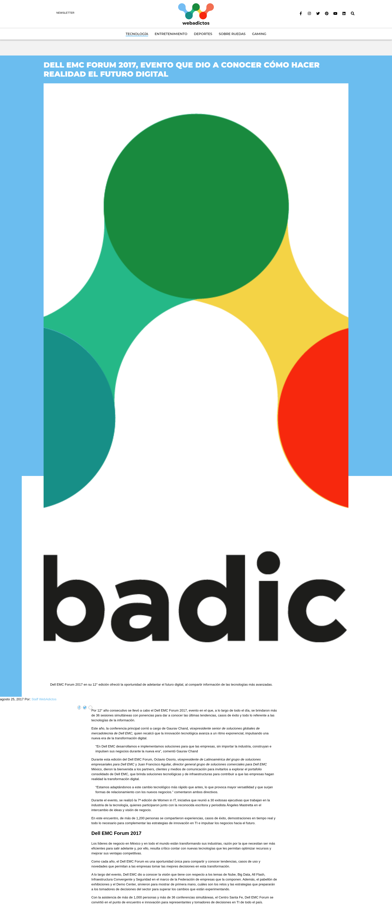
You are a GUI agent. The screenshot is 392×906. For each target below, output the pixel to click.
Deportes (203, 34)
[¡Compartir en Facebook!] (79, 707)
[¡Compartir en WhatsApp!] (90, 707)
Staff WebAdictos (44, 699)
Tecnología (137, 34)
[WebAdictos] (196, 14)
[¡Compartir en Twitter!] (85, 707)
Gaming (259, 34)
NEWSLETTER (65, 12)
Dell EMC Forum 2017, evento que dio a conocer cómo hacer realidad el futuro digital (182, 69)
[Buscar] (352, 13)
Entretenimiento (171, 34)
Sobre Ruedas (232, 34)
